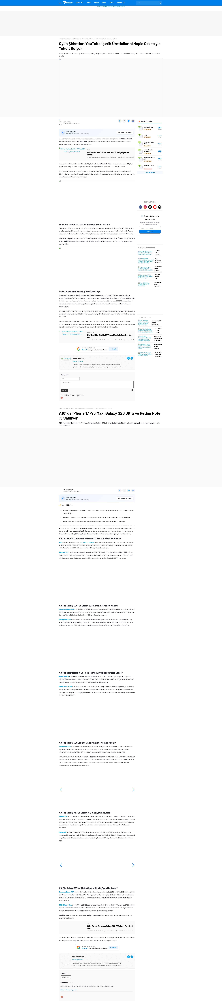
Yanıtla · (68, 993)
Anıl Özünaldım (68, 491)
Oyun (89, 3)
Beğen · (63, 993)
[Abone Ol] (133, 121)
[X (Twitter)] (128, 358)
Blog (104, 3)
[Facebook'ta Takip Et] (140, 207)
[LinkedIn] (132, 358)
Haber (96, 3)
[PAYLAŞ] (120, 122)
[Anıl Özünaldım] (65, 960)
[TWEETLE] (124, 122)
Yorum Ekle (65, 981)
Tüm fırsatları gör (150, 172)
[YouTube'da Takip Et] (155, 207)
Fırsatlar (121, 3)
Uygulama (79, 3)
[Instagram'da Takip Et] (145, 207)
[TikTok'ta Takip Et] (159, 207)
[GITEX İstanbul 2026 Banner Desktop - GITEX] (111, 6)
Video (111, 3)
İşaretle (74, 993)
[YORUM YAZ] (129, 122)
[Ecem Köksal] (66, 358)
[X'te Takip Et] (150, 207)
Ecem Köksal (67, 122)
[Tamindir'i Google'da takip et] (97, 349)
